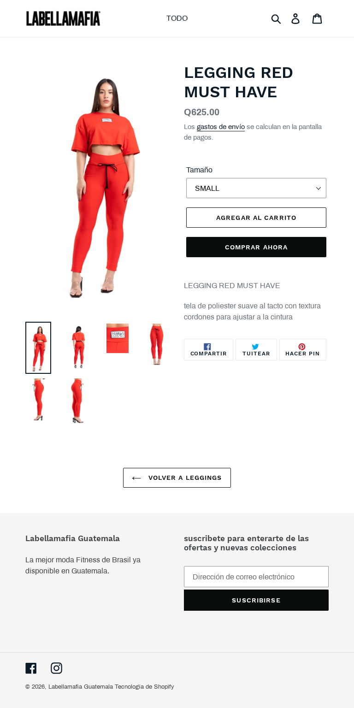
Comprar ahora (256, 247)
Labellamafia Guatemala (80, 687)
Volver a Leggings (184, 477)
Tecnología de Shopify (144, 687)
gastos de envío (221, 126)
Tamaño (199, 170)
